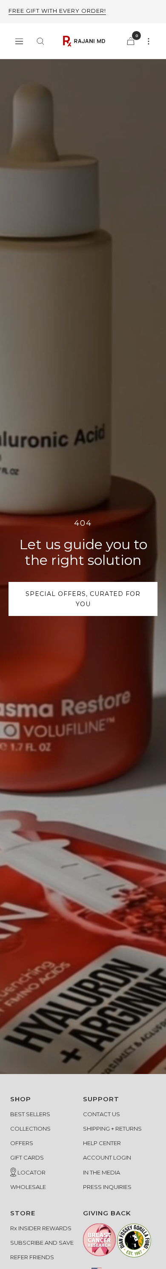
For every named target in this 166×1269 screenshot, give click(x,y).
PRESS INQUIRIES (107, 1186)
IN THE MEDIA (101, 1172)
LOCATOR (31, 1172)
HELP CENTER (102, 1143)
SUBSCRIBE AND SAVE (42, 1242)
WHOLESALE (28, 1186)
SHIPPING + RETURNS (112, 1128)
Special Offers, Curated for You (83, 599)
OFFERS (21, 1143)
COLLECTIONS (30, 1128)
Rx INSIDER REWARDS (41, 1228)
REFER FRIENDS (32, 1257)
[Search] (40, 41)
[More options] (148, 41)
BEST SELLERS (30, 1114)
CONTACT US (101, 1114)
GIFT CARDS (27, 1157)
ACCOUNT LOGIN (107, 1157)
